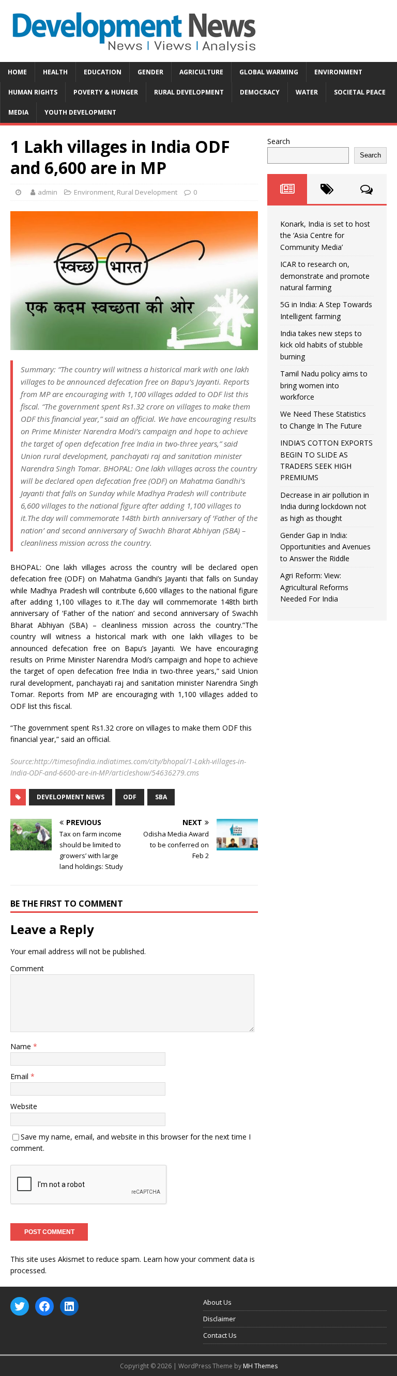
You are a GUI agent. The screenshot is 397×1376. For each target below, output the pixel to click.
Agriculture (201, 72)
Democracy (260, 92)
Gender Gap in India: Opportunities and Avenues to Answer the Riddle (325, 546)
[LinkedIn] (69, 1306)
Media (18, 112)
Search (278, 141)
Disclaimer (219, 1318)
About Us (217, 1302)
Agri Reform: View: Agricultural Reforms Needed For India (314, 587)
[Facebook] (44, 1306)
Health (55, 72)
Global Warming (268, 72)
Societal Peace (360, 92)
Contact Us (220, 1335)
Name (21, 1046)
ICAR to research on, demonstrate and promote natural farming (325, 275)
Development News (70, 797)
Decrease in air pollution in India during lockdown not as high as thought (324, 506)
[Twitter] (19, 1306)
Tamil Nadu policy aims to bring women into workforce (324, 385)
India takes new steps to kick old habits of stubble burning (321, 344)
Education (102, 72)
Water (307, 92)
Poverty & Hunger (105, 92)
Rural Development (189, 92)
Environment (338, 72)
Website (23, 1106)
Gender (150, 72)
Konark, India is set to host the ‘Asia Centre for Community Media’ (325, 235)
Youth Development (80, 112)
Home (17, 72)
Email (20, 1076)
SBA (161, 797)
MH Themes (260, 1366)
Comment (27, 968)
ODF (129, 797)
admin (47, 192)
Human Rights (32, 92)
